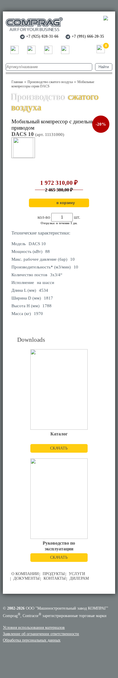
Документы (26, 578)
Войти (83, 49)
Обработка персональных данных (31, 640)
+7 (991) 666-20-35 (88, 36)
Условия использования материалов (34, 627)
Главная (17, 82)
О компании (25, 574)
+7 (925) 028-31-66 (42, 36)
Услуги (77, 574)
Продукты (54, 574)
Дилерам (79, 578)
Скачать (59, 448)
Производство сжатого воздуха (50, 82)
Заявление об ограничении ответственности (41, 634)
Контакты (55, 578)
